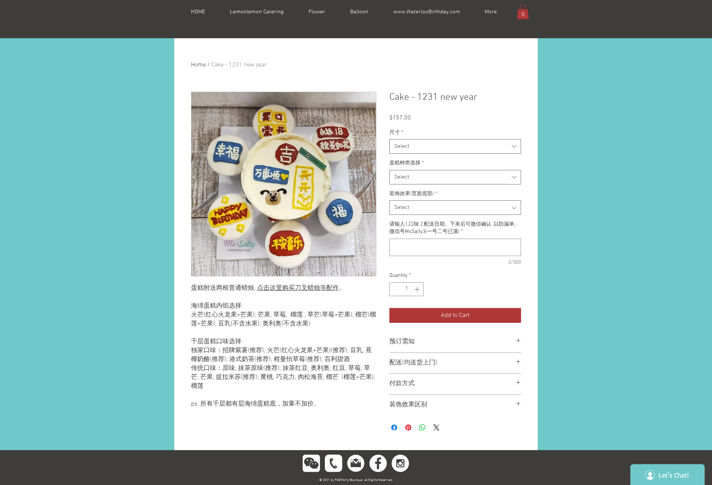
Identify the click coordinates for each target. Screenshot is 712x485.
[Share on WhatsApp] (422, 427)
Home (198, 65)
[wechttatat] (311, 463)
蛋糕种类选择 (406, 163)
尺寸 (396, 133)
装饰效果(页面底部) (413, 194)
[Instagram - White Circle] (400, 463)
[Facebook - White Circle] (378, 463)
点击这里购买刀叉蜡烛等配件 (298, 288)
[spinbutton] (406, 289)
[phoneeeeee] (333, 463)
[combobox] (455, 146)
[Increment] (417, 289)
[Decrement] (395, 289)
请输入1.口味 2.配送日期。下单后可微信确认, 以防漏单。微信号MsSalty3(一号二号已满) (454, 228)
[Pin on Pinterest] (408, 427)
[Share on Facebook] (394, 427)
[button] (523, 11)
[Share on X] (436, 427)
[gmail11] (356, 463)
